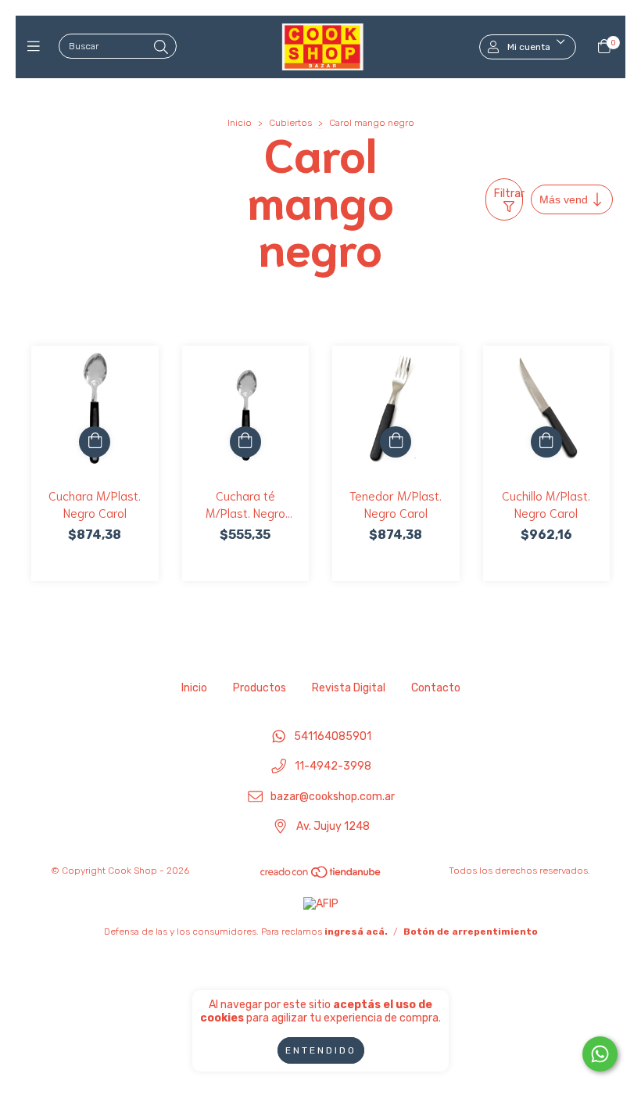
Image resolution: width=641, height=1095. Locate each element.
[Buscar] (161, 47)
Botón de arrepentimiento (470, 931)
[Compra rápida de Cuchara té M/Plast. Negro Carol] (245, 442)
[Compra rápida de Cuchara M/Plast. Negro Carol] (94, 442)
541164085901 (332, 736)
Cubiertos (290, 122)
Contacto (435, 688)
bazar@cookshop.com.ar (332, 796)
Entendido (320, 1050)
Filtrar (508, 193)
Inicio (239, 122)
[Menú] (37, 47)
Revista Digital (348, 688)
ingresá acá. (356, 931)
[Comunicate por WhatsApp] (600, 1054)
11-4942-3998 (333, 767)
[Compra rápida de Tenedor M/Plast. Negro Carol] (395, 442)
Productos (259, 688)
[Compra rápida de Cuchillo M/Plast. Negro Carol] (546, 442)
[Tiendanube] (321, 876)
